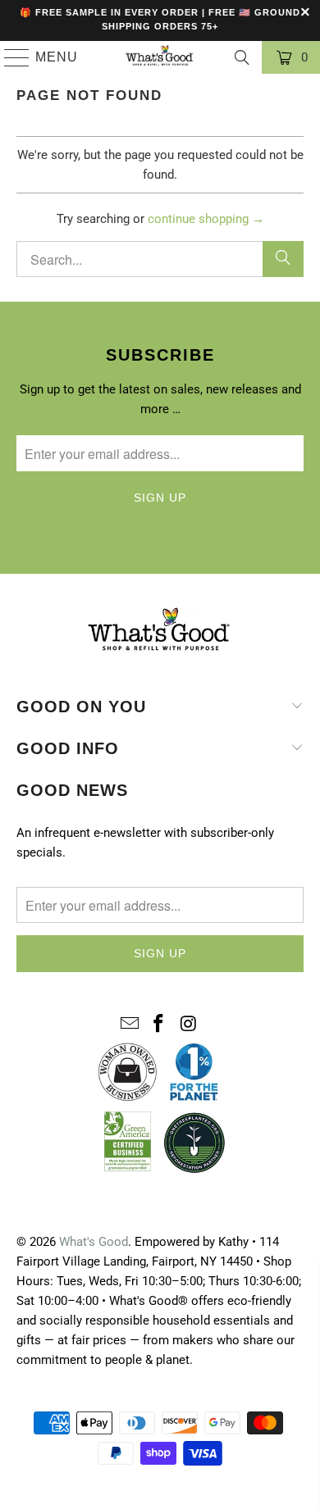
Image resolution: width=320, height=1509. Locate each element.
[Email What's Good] (129, 1024)
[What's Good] (160, 57)
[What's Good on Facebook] (159, 1024)
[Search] (242, 57)
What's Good (93, 1241)
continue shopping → (206, 218)
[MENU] (10, 57)
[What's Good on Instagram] (188, 1024)
